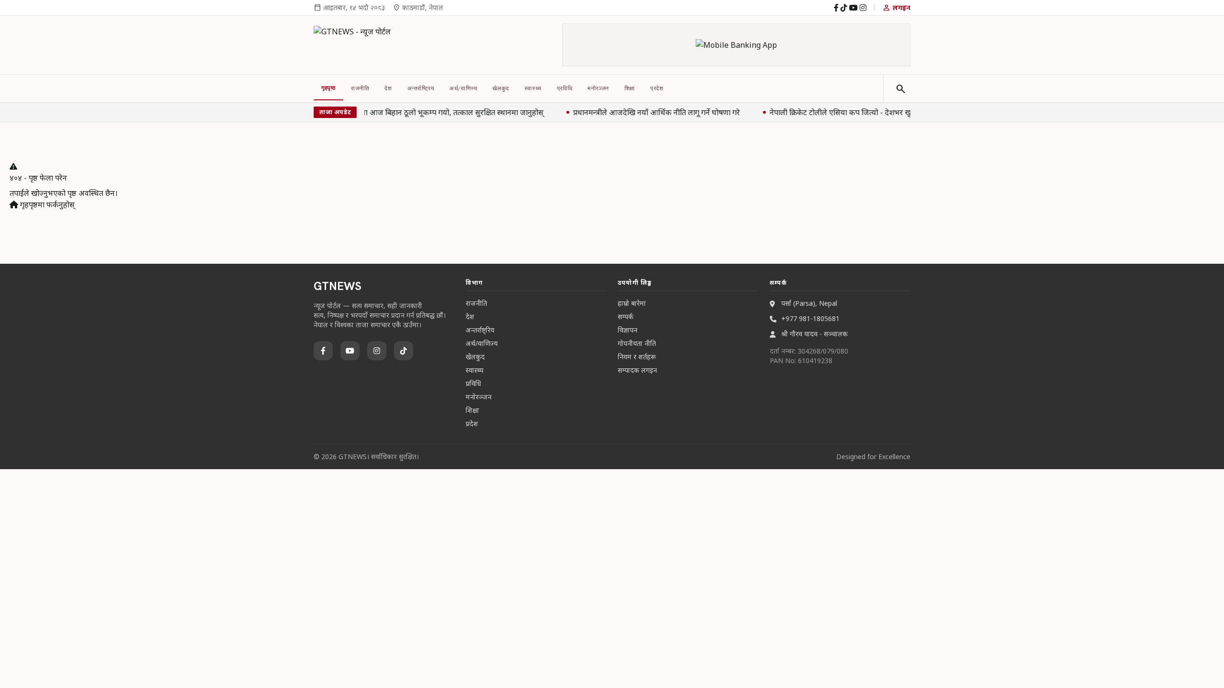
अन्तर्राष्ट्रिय (421, 88)
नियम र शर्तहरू (637, 356)
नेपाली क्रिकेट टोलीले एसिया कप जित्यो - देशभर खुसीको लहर (853, 112)
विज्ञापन (627, 329)
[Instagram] (863, 7)
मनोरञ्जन (598, 88)
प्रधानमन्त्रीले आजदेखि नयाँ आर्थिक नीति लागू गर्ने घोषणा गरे (654, 112)
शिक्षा (629, 88)
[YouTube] (853, 7)
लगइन (896, 7)
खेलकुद (500, 88)
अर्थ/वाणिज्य (463, 88)
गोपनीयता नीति (637, 343)
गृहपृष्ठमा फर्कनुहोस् (46, 204)
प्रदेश (656, 88)
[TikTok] (844, 7)
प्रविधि (564, 88)
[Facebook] (836, 7)
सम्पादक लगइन (637, 370)
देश (388, 88)
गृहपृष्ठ (328, 88)
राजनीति (360, 88)
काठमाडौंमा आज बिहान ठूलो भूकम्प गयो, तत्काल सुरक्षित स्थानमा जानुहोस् (437, 112)
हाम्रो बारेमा (632, 303)
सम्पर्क (626, 316)
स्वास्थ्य (533, 88)
